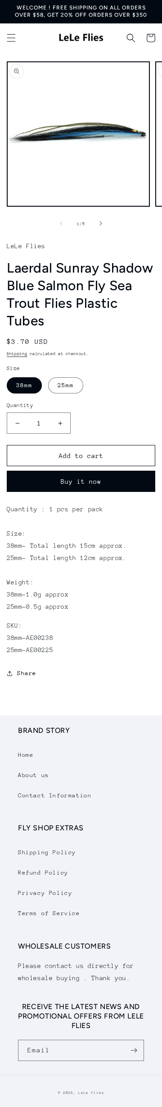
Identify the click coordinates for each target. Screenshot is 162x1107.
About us (33, 775)
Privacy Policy (45, 892)
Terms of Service (49, 913)
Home (25, 754)
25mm (66, 385)
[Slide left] (61, 223)
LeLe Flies (91, 1093)
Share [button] (26, 673)
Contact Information (54, 795)
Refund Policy (43, 872)
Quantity (20, 405)
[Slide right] (101, 223)
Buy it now (81, 481)
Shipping (17, 353)
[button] (11, 38)
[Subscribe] (134, 1050)
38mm (24, 385)
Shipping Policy (47, 852)
